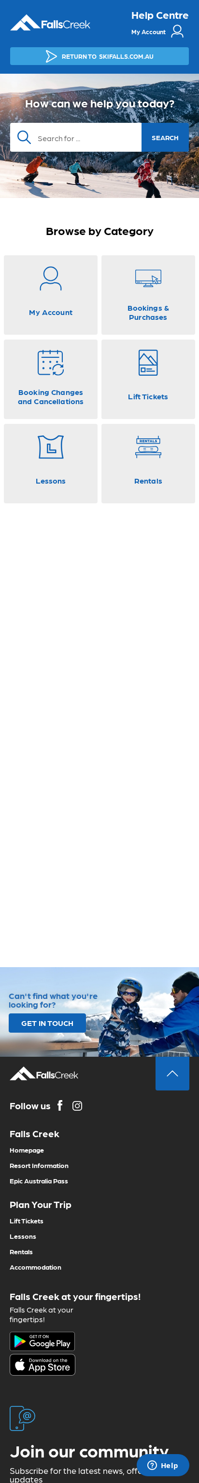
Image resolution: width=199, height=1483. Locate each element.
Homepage (27, 1150)
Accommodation (35, 1267)
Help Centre (160, 14)
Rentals (21, 1251)
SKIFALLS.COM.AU (108, 56)
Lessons (23, 1236)
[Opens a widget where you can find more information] (162, 1466)
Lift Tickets (26, 1220)
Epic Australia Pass (39, 1180)
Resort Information (39, 1165)
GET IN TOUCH (47, 1022)
